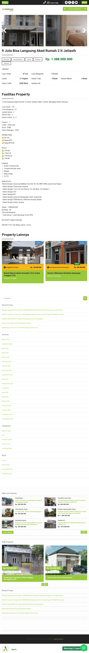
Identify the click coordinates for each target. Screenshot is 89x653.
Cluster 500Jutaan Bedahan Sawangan (64, 273)
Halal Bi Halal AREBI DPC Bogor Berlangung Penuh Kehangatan (22, 319)
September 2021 (7, 375)
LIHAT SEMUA (7, 532)
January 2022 (6, 366)
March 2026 (6, 339)
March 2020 (6, 401)
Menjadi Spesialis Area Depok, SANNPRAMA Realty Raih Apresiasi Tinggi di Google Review (32, 310)
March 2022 (6, 357)
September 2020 (7, 383)
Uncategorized (7, 448)
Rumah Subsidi (7, 439)
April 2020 (5, 397)
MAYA (14, 650)
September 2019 (7, 419)
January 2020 (6, 410)
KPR (3, 435)
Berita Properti (6, 431)
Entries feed (6, 465)
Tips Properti (6, 444)
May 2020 (5, 392)
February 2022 (6, 361)
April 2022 (5, 353)
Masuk (84, 2)
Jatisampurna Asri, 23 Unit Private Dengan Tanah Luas (20, 327)
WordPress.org (7, 473)
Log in (4, 460)
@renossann (58, 639)
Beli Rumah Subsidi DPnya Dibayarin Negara (16, 323)
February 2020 (6, 405)
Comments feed (7, 469)
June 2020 (5, 388)
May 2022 (5, 348)
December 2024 (7, 344)
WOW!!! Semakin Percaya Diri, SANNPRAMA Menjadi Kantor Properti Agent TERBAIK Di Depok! (33, 314)
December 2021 (7, 370)
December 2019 (7, 414)
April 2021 (5, 379)
